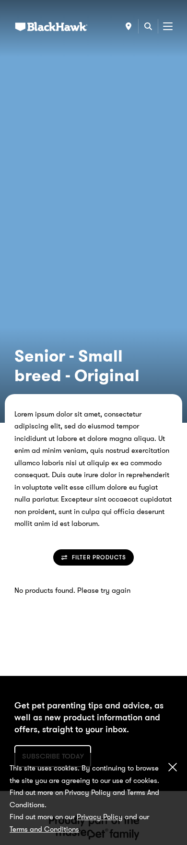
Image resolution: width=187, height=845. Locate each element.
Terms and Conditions (44, 829)
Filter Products (99, 557)
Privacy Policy (100, 817)
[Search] (148, 26)
